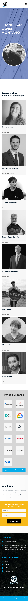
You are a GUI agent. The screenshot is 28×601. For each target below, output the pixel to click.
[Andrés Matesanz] (14, 193)
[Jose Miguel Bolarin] (14, 227)
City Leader (5, 242)
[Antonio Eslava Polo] (14, 261)
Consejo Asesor (14, 382)
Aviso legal (8, 564)
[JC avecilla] (14, 334)
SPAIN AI (7, 561)
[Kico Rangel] (14, 368)
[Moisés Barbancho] (14, 154)
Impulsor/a (5, 132)
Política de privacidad (11, 567)
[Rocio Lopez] (14, 117)
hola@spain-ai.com (10, 541)
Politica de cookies (10, 571)
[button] (14, 470)
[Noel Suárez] (14, 298)
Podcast (12, 173)
